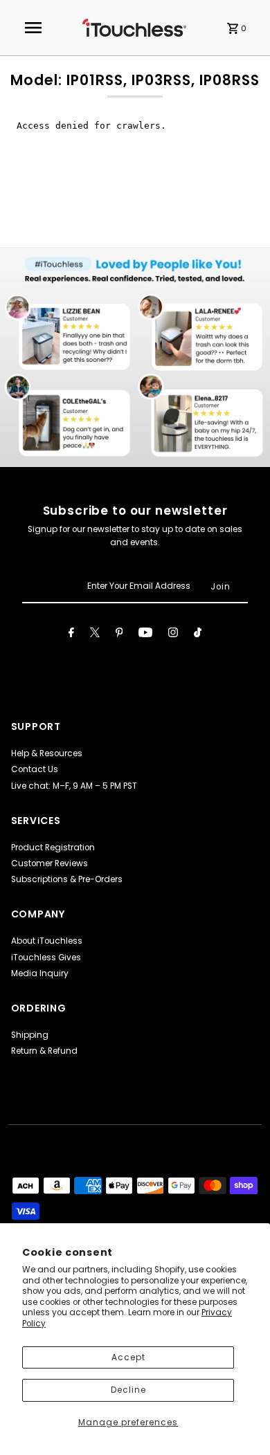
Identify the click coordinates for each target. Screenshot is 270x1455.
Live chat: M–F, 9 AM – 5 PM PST (74, 785)
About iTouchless (46, 940)
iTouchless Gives (46, 957)
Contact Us (34, 769)
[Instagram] (173, 634)
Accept (128, 1357)
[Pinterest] (119, 634)
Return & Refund (44, 1050)
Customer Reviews (49, 863)
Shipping (29, 1035)
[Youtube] (145, 634)
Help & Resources (46, 753)
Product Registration (53, 847)
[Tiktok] (197, 634)
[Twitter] (95, 634)
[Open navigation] (33, 27)
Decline (128, 1389)
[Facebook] (71, 634)
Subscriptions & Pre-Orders (67, 879)
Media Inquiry (40, 973)
